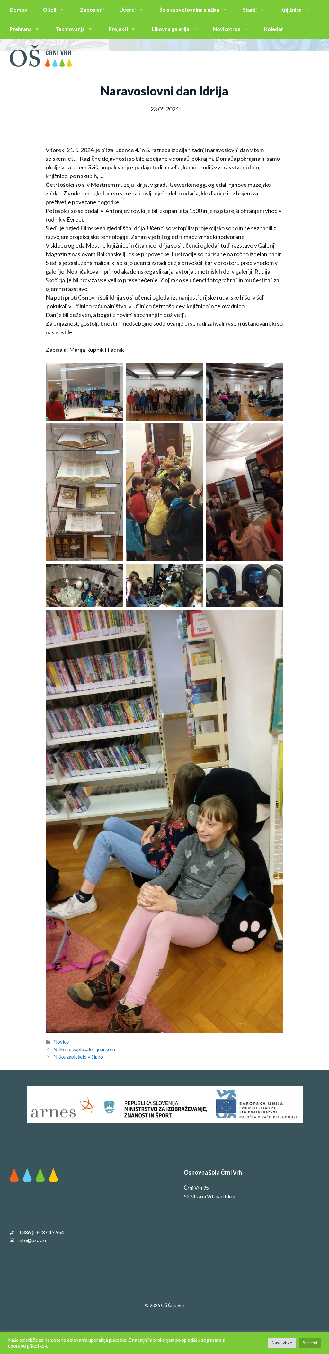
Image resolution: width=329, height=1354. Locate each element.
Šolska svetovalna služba (189, 9)
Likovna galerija (170, 29)
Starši (250, 9)
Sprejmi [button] (310, 1342)
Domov (18, 9)
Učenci (127, 9)
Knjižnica (291, 9)
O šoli (49, 9)
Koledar (273, 29)
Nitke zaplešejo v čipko (78, 1056)
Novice (61, 1042)
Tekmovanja (70, 29)
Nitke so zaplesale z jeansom (84, 1049)
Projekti (118, 29)
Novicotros (226, 29)
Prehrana (21, 29)
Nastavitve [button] (282, 1342)
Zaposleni (92, 9)
